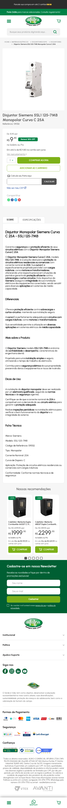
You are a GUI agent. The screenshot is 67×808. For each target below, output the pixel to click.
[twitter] (15, 200)
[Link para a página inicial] (7, 42)
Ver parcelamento (16, 154)
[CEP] (24, 180)
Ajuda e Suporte (11, 655)
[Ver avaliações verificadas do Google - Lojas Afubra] (44, 750)
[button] (9, 21)
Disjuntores (56, 42)
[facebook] (12, 200)
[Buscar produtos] (55, 32)
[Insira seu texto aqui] (34, 803)
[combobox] (33, 32)
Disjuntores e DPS (39, 42)
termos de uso (41, 605)
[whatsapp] (8, 200)
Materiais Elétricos (20, 42)
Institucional (9, 635)
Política (6, 645)
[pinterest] (19, 200)
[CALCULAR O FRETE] (49, 181)
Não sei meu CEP (15, 188)
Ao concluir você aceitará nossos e (33, 606)
